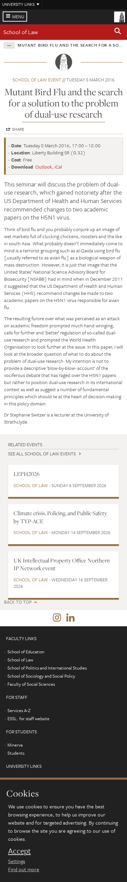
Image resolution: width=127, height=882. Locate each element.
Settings (16, 861)
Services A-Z (18, 710)
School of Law (20, 32)
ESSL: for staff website (28, 718)
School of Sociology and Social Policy (41, 676)
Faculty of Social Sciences (31, 684)
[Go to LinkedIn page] (70, 618)
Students (15, 753)
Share (18, 129)
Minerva (15, 744)
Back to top (17, 602)
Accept (19, 851)
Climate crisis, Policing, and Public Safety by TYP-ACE (60, 517)
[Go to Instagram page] (57, 618)
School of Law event (37, 79)
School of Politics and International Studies (47, 667)
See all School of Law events (42, 453)
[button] (118, 32)
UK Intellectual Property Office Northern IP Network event (62, 564)
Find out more (23, 869)
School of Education (25, 651)
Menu (18, 16)
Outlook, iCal (48, 166)
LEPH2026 (27, 474)
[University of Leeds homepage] (119, 16)
